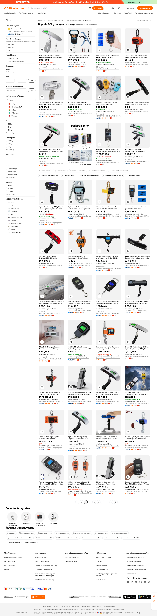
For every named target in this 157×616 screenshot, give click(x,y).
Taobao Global (85, 606)
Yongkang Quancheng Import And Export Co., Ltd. (80, 401)
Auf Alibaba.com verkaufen (135, 557)
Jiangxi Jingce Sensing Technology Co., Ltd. (108, 216)
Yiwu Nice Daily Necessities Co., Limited (108, 69)
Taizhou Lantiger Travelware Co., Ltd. (108, 491)
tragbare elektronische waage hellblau (20, 538)
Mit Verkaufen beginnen (134, 561)
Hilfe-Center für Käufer (103, 557)
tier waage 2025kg (134, 175)
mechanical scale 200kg (132, 538)
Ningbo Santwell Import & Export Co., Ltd (51, 401)
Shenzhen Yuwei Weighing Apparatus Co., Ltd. (137, 111)
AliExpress (46, 606)
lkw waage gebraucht (112, 538)
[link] (154, 595)
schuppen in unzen (63, 533)
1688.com (54, 606)
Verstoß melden (101, 580)
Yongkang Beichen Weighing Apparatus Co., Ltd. (51, 222)
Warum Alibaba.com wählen (13, 557)
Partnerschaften (131, 574)
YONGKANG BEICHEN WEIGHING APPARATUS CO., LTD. (108, 116)
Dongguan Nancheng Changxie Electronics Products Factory (108, 313)
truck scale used (31, 542)
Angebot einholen (71, 561)
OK (32, 81)
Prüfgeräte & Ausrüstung (54, 20)
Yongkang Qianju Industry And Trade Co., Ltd (51, 491)
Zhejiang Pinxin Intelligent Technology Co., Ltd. (80, 311)
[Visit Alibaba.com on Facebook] (127, 581)
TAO (93, 606)
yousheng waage (61, 170)
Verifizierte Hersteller (72, 557)
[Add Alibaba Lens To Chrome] (38, 597)
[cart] (119, 8)
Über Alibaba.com (10, 553)
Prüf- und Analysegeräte (74, 20)
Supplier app (74, 597)
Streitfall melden (101, 565)
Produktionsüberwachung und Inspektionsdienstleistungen (45, 575)
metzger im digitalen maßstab (90, 175)
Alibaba (40, 20)
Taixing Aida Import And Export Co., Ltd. (108, 162)
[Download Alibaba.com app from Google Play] (145, 597)
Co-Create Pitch (9, 561)
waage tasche (46, 170)
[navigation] (20, 261)
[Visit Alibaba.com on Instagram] (140, 581)
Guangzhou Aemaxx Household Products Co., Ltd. (137, 216)
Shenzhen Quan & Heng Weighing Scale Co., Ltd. (51, 114)
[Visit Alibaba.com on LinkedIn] (132, 581)
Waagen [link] (88, 20)
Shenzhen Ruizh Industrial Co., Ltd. (79, 449)
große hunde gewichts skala (120, 170)
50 (111, 502)
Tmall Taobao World (66, 606)
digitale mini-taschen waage (114, 175)
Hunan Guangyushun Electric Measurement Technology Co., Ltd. (108, 358)
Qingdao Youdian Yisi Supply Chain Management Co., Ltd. (51, 359)
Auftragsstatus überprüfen (135, 565)
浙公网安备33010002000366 (113, 613)
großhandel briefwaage (99, 170)
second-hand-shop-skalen (83, 533)
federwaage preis (102, 533)
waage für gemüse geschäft (50, 175)
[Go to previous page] (73, 502)
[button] (90, 8)
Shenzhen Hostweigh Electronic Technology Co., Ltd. (137, 356)
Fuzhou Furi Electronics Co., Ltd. (78, 358)
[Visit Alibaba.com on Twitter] (136, 581)
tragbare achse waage (120, 533)
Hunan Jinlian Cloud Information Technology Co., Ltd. (51, 163)
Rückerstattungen (102, 570)
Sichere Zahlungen (41, 557)
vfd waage (12, 533)
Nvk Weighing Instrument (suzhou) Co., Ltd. (137, 403)
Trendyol (99, 606)
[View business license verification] (98, 613)
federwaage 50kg (70, 175)
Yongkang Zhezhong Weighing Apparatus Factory (51, 447)
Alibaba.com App (115, 597)
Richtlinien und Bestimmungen (45, 580)
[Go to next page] (116, 502)
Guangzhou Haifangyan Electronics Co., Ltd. (137, 491)
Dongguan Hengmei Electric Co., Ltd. (51, 69)
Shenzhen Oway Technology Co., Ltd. (51, 313)
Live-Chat (99, 561)
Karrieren (7, 570)
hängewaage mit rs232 (45, 538)
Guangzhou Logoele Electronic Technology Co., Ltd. (80, 113)
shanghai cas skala (46, 533)
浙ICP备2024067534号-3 (133, 613)
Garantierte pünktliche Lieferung (46, 565)
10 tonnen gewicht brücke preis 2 (68, 538)
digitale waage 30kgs (27, 533)
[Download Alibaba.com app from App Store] (129, 597)
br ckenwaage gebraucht (92, 538)
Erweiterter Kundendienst (43, 570)
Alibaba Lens (8, 597)
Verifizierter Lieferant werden (136, 570)
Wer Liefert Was (109, 606)
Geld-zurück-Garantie (42, 561)
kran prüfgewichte (14, 542)
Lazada (76, 606)
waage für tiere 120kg (78, 170)
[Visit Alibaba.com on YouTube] (145, 581)
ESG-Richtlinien (9, 565)
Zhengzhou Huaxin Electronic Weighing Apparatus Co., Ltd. (137, 64)
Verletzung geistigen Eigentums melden (106, 575)
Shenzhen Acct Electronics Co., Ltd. (79, 64)
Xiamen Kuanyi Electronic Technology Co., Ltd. (80, 265)
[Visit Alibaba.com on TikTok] (149, 581)
